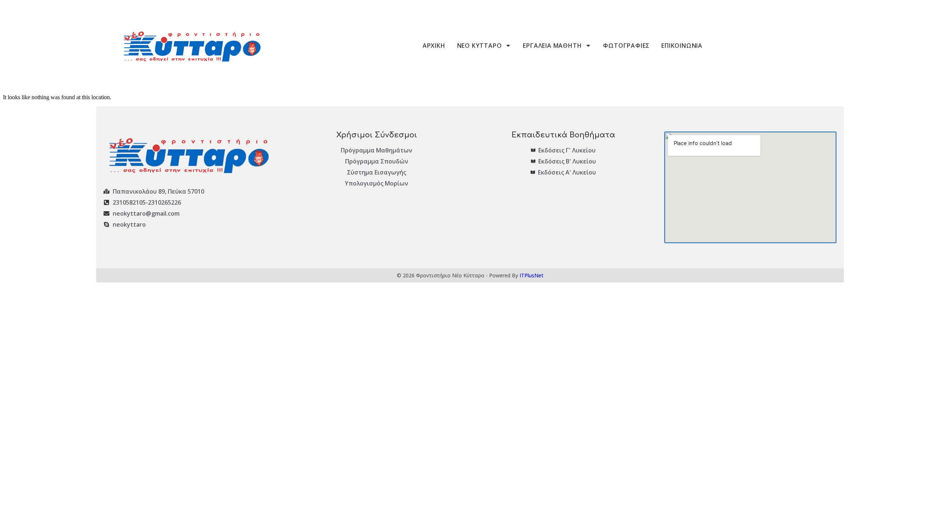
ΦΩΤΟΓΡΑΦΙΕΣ (626, 46)
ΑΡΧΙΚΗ (434, 46)
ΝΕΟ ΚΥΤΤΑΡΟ (479, 46)
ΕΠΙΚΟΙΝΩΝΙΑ (681, 46)
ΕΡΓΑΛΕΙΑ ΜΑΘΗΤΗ (552, 46)
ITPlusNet (531, 275)
